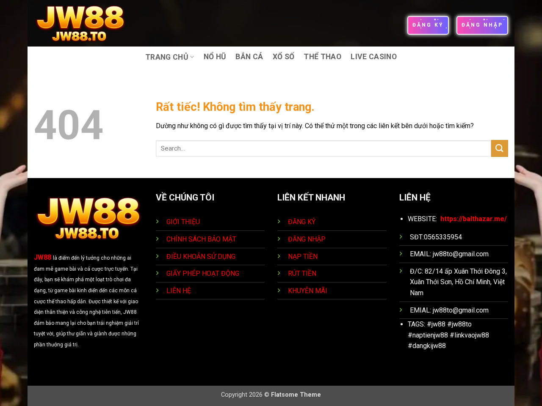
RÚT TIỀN (303, 273)
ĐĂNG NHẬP (307, 239)
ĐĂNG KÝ (301, 222)
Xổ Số (284, 56)
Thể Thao (322, 56)
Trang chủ (166, 57)
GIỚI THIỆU (183, 222)
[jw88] (86, 23)
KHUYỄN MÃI (308, 291)
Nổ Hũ (215, 56)
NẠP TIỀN (303, 256)
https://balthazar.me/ (473, 219)
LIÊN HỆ (178, 291)
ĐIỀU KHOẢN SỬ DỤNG (200, 256)
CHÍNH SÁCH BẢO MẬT (201, 239)
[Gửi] (499, 148)
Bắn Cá (249, 56)
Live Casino (374, 56)
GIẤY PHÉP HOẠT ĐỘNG (202, 273)
